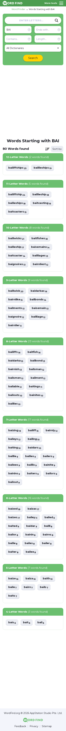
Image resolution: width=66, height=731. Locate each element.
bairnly (52, 430)
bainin (30, 534)
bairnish (15, 369)
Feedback (20, 726)
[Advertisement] (33, 101)
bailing (34, 439)
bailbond (37, 360)
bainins (14, 473)
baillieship (40, 194)
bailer (47, 543)
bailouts (15, 395)
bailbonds (38, 299)
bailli (48, 526)
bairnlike (15, 299)
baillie (13, 456)
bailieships (17, 203)
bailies (30, 456)
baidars (34, 447)
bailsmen (15, 378)
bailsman (36, 369)
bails (44, 587)
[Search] (56, 20)
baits (12, 596)
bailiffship (16, 194)
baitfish (34, 352)
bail (40, 622)
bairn (28, 587)
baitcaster (16, 255)
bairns (48, 534)
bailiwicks (16, 238)
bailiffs (14, 352)
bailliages (40, 255)
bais (12, 622)
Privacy (34, 726)
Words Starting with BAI (41, 9)
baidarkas (39, 291)
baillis (32, 465)
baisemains (40, 247)
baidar (31, 526)
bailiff (33, 430)
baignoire (16, 317)
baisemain (40, 308)
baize (13, 578)
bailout (14, 482)
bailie (12, 543)
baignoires (17, 264)
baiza (31, 578)
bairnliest (40, 264)
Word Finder (18, 9)
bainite (49, 465)
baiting (14, 447)
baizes (14, 517)
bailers (48, 456)
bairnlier (15, 325)
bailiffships (17, 168)
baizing (14, 430)
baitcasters (17, 211)
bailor (13, 534)
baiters (33, 473)
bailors (51, 473)
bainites (36, 395)
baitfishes (39, 238)
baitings (35, 386)
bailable (15, 386)
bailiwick (15, 291)
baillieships (42, 168)
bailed (50, 517)
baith (48, 578)
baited (13, 526)
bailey (32, 517)
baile (12, 587)
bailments (16, 308)
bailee (31, 552)
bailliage (38, 317)
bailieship (16, 247)
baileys (14, 439)
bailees (14, 465)
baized (14, 509)
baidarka (15, 360)
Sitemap (47, 726)
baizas (33, 509)
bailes (30, 543)
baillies (14, 404)
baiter (13, 552)
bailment (38, 378)
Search (33, 58)
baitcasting (42, 203)
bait (26, 622)
